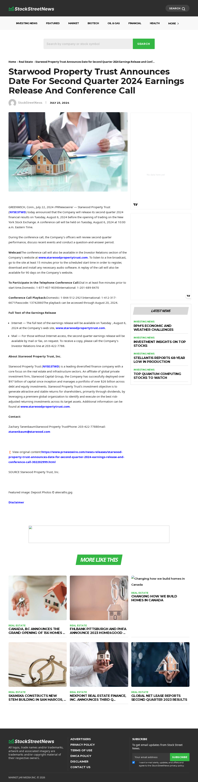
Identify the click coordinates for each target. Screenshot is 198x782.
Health (155, 23)
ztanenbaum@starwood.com (29, 431)
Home (12, 62)
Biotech (93, 23)
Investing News (26, 23)
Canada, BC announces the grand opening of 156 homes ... (37, 631)
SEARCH (175, 8)
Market (73, 23)
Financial (134, 23)
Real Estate (26, 62)
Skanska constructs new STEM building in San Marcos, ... (37, 697)
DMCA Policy (80, 756)
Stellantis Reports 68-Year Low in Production (159, 360)
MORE (172, 23)
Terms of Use (81, 750)
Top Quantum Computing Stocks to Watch (157, 376)
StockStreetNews (30, 102)
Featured (53, 23)
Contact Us (80, 767)
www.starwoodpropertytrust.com (63, 257)
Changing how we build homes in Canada (154, 598)
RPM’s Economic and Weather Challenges (153, 328)
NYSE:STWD (17, 212)
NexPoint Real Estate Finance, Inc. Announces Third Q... (98, 697)
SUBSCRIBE (179, 757)
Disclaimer (16, 502)
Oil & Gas (114, 23)
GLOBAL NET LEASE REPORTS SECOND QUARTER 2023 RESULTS (159, 697)
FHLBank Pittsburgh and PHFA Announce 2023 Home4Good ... (98, 631)
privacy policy (177, 765)
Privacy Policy (82, 744)
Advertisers (80, 739)
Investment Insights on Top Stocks (160, 344)
